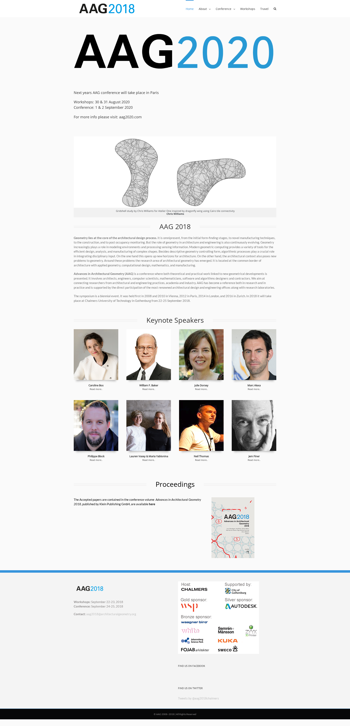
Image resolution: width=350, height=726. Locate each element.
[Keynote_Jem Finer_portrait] (254, 402)
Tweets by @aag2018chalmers (198, 698)
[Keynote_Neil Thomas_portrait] (201, 402)
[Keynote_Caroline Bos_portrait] (96, 331)
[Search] (275, 8)
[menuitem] (192, 8)
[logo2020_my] (175, 30)
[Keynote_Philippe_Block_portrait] (96, 402)
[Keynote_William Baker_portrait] (148, 331)
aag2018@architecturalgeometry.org (111, 614)
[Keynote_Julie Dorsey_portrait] (201, 331)
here (152, 504)
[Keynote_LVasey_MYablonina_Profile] (148, 402)
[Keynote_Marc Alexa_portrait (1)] (254, 331)
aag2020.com (130, 116)
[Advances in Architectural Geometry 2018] (232, 499)
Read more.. (96, 389)
